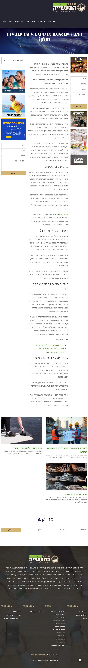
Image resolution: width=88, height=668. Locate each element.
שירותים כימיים (60, 642)
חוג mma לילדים (60, 614)
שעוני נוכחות (61, 633)
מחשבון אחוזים (60, 639)
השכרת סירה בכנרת (59, 621)
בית (67, 47)
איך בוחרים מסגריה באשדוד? (75, 494)
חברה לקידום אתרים (38, 655)
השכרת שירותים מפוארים (57, 645)
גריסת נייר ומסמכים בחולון (55, 352)
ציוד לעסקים (52, 47)
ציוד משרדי (61, 636)
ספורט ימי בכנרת (60, 627)
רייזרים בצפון (61, 617)
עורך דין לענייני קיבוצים (58, 611)
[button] (4, 60)
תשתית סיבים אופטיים (60, 214)
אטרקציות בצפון (60, 624)
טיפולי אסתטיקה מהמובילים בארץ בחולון (50, 345)
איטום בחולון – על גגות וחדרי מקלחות (27, 448)
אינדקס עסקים (61, 47)
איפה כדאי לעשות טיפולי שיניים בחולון (51, 348)
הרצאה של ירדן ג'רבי (59, 630)
